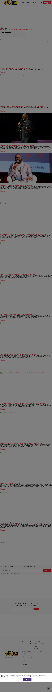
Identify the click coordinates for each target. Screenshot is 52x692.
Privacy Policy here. (34, 676)
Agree (27, 679)
